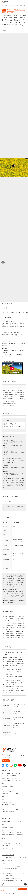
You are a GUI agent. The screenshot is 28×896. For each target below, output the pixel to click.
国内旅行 (11, 5)
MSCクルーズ (5, 866)
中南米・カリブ (5, 848)
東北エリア (12, 786)
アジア (21, 841)
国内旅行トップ (6, 770)
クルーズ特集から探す (7, 857)
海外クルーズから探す (19, 857)
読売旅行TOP (4, 5)
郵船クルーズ (19, 880)
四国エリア (19, 793)
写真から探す (15, 780)
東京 (21, 5)
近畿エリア (11, 791)
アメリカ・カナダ (16, 845)
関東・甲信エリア (6, 789)
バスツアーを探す (6, 773)
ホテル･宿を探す (16, 773)
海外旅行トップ (6, 818)
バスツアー (16, 5)
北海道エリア (5, 786)
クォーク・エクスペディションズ (9, 868)
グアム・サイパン (6, 845)
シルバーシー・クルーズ (7, 871)
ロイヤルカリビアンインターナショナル (11, 878)
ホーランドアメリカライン (8, 875)
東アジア (4, 843)
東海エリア (4, 791)
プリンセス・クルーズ (19, 873)
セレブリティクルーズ (7, 873)
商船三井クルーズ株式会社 (8, 880)
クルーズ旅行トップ (8, 855)
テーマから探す (16, 778)
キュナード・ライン (15, 866)
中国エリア (4, 793)
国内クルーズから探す (7, 860)
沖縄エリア (11, 796)
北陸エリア (15, 789)
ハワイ (17, 843)
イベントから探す (6, 780)
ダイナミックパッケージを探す (9, 775)
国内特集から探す (6, 778)
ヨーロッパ (4, 841)
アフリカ (11, 841)
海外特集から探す (6, 821)
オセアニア (10, 843)
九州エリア (4, 796)
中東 (17, 841)
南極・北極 (14, 848)
